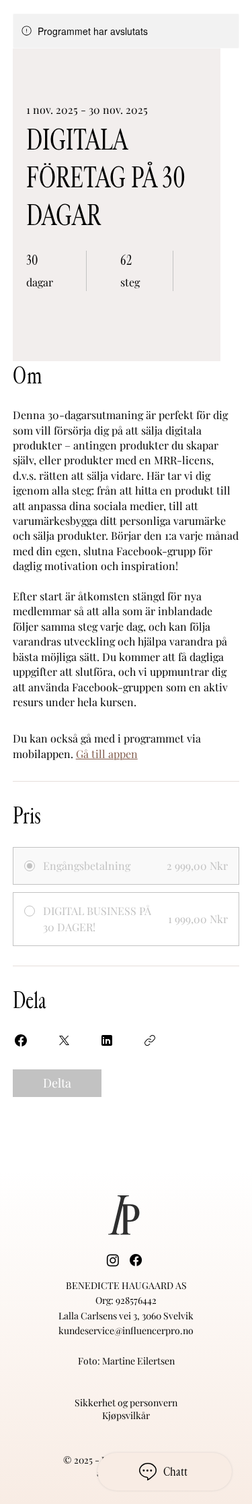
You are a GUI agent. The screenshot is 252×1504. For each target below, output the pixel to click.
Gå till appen (107, 754)
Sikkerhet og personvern (126, 1402)
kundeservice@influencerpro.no (126, 1330)
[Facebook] (136, 1260)
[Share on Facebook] (21, 1040)
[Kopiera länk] (150, 1040)
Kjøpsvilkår (126, 1415)
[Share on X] (64, 1040)
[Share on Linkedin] (107, 1040)
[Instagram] (113, 1260)
